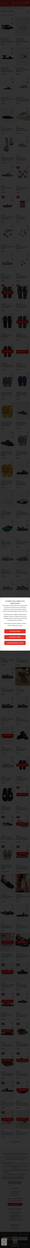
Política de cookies (17, 625)
